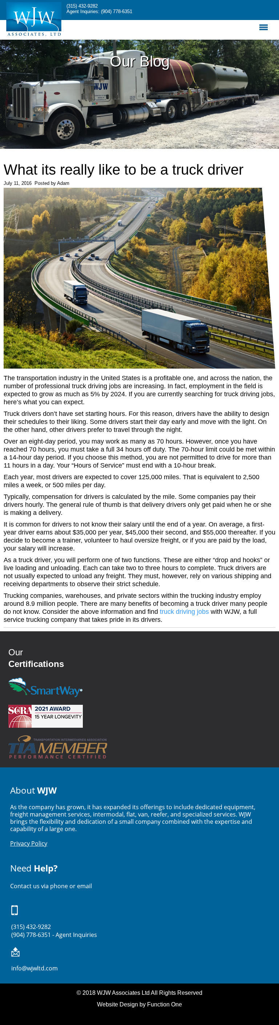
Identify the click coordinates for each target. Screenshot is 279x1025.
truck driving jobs (184, 611)
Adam (63, 183)
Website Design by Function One (139, 1004)
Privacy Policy (28, 843)
